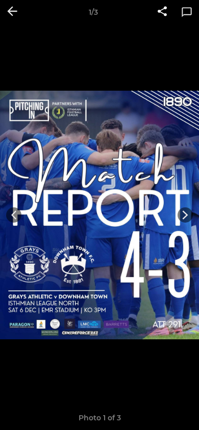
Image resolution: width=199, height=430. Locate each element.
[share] (162, 12)
